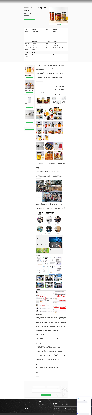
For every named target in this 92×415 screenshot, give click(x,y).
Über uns (41, 1)
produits (29, 4)
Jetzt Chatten (29, 19)
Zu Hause (26, 4)
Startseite (32, 1)
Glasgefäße (32, 4)
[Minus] (90, 398)
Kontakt (45, 1)
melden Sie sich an (65, 408)
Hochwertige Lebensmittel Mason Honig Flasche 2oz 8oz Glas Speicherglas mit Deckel (29, 106)
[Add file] (77, 414)
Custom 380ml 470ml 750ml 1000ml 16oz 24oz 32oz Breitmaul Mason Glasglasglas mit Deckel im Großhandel (29, 91)
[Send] (90, 414)
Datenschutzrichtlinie (29, 414)
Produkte (37, 1)
